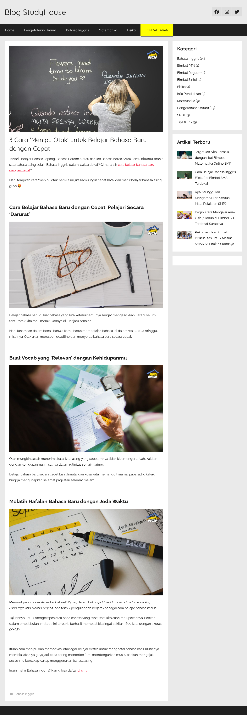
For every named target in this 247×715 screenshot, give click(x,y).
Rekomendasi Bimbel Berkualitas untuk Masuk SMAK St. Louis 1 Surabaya (214, 238)
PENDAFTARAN (156, 30)
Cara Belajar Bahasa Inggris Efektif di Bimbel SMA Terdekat (215, 177)
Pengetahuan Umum (40, 30)
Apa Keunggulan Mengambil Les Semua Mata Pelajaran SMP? (212, 198)
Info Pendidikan (189, 94)
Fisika (131, 30)
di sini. (82, 670)
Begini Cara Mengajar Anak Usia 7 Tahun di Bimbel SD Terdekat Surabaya (215, 218)
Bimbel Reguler (189, 73)
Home (9, 30)
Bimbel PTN (186, 65)
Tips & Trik (184, 122)
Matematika (108, 30)
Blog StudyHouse (35, 12)
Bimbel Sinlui (187, 80)
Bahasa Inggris (77, 30)
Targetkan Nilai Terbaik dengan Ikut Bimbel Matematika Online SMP (213, 157)
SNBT (181, 115)
